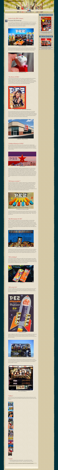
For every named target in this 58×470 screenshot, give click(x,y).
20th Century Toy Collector (14, 1)
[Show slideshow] (10, 401)
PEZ (19, 463)
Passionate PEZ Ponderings (15, 20)
